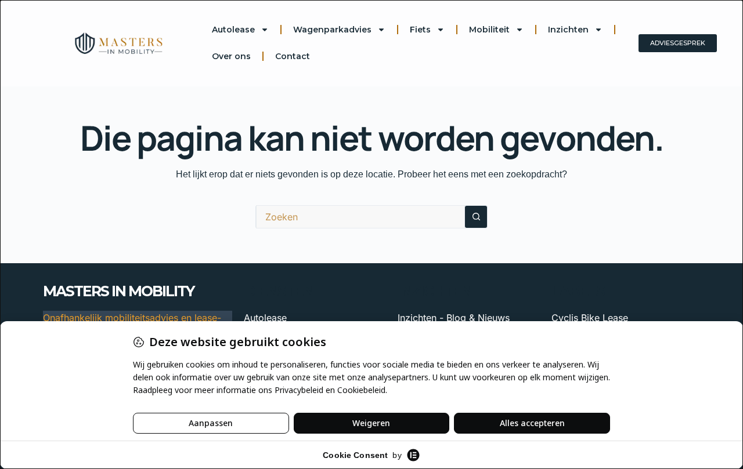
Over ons (231, 56)
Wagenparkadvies (332, 29)
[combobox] (360, 216)
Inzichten (568, 29)
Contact (292, 56)
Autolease (233, 29)
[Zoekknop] (476, 217)
